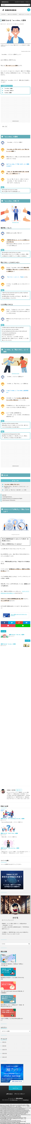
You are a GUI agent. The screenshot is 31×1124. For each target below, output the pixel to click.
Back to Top (15, 1088)
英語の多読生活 (19, 1098)
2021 (3, 1057)
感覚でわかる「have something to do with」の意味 (12, 818)
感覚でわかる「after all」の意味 (16, 634)
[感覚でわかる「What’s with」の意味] (8, 828)
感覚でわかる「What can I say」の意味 (10, 848)
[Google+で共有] (19, 622)
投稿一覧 (18, 790)
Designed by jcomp (15, 222)
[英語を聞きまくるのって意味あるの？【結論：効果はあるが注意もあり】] (8, 999)
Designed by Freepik (15, 373)
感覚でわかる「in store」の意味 (8, 644)
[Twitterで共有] (11, 622)
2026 (3, 1042)
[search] (29, 5)
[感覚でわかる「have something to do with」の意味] (8, 814)
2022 (3, 1053)
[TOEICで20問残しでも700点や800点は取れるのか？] (8, 1013)
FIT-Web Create (14, 1099)
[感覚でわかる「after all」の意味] (4, 636)
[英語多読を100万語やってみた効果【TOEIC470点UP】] (8, 972)
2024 (3, 1046)
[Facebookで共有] (4, 622)
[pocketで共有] (8, 625)
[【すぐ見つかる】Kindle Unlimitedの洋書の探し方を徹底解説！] (8, 985)
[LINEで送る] (22, 625)
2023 (3, 1049)
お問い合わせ (9, 1093)
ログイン (13, 864)
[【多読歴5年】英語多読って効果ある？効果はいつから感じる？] (8, 958)
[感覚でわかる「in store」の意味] (26, 645)
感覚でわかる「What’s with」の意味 (9, 833)
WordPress (26, 1099)
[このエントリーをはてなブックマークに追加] (26, 622)
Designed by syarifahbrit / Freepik (25, 51)
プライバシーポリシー (19, 1093)
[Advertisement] (15, 108)
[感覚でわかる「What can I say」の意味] (8, 843)
